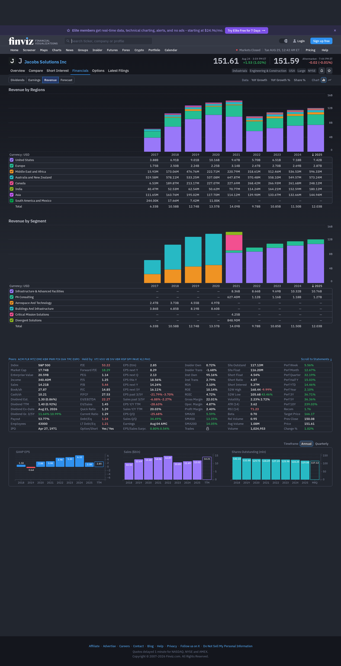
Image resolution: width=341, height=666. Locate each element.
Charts (56, 50)
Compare (36, 70)
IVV (112, 359)
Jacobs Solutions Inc (45, 62)
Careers (124, 646)
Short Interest (58, 70)
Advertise (109, 646)
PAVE (135, 359)
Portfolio (154, 50)
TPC (69, 359)
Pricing (310, 50)
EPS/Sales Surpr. (134, 428)
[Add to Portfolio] (329, 70)
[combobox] (108, 41)
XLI (142, 359)
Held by (87, 359)
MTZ (33, 359)
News (69, 50)
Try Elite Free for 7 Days (244, 30)
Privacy (172, 646)
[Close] (335, 30)
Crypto (139, 50)
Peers (12, 359)
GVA (63, 359)
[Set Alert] (321, 70)
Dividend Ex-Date (22, 409)
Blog (150, 646)
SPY (129, 359)
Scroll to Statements (315, 359)
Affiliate (94, 646)
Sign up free (321, 41)
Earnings (129, 423)
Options (98, 70)
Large (301, 71)
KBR (45, 359)
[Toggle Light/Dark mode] (284, 40)
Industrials (239, 71)
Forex (126, 50)
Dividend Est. (20, 399)
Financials (80, 70)
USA (292, 71)
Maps (44, 50)
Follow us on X (190, 646)
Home (14, 50)
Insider (97, 50)
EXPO (76, 359)
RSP (123, 359)
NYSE (312, 71)
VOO (102, 359)
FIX (58, 359)
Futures (112, 50)
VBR (117, 359)
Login (301, 41)
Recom (288, 409)
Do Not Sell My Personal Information (227, 646)
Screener (29, 50)
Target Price (292, 414)
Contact (138, 646)
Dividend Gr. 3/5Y (23, 414)
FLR (27, 359)
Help (325, 50)
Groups (83, 50)
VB (107, 359)
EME (39, 359)
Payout (15, 419)
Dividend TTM (20, 404)
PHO (147, 359)
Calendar (171, 50)
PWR (52, 359)
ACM (21, 359)
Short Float (235, 375)
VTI (96, 359)
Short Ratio (235, 380)
